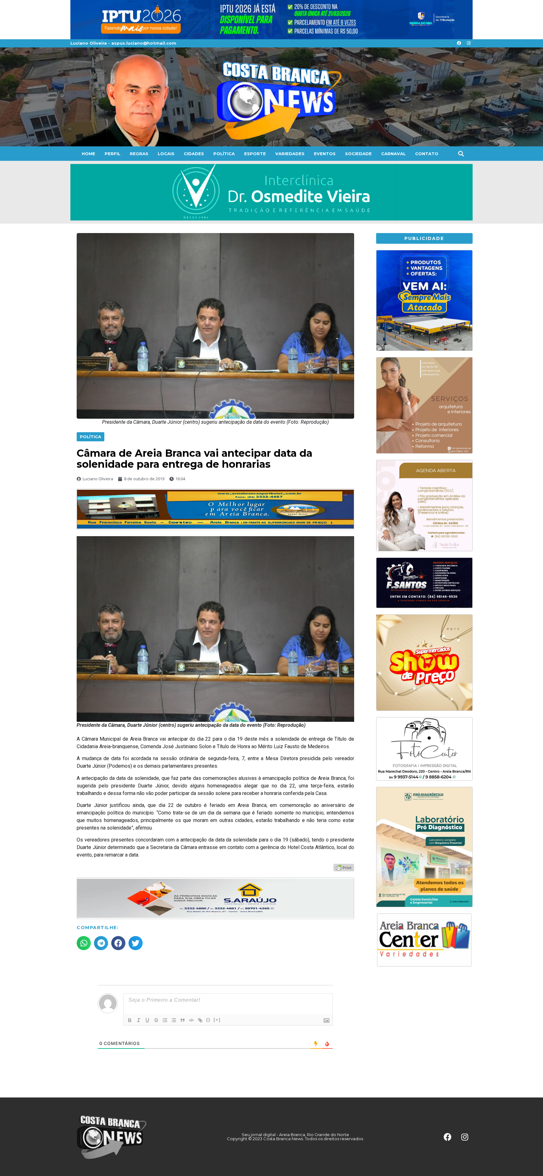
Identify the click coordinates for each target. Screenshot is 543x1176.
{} (208, 1019)
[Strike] (156, 1020)
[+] (217, 1019)
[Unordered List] (173, 1020)
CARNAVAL (393, 153)
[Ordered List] (165, 1020)
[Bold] (129, 1020)
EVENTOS (325, 153)
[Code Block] (191, 1020)
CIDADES (194, 153)
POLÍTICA (224, 153)
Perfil (112, 153)
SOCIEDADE (358, 153)
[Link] (200, 1020)
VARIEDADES (289, 153)
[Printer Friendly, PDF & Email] (343, 867)
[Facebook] (459, 43)
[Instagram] (468, 43)
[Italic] (138, 1020)
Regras (139, 153)
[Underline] (147, 1020)
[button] (461, 153)
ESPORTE (255, 153)
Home (88, 153)
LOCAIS (166, 153)
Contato (426, 153)
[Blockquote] (182, 1020)
